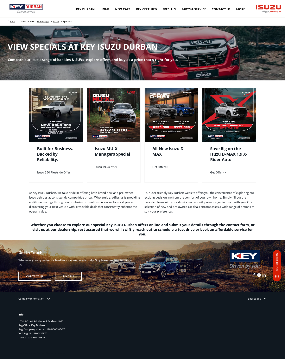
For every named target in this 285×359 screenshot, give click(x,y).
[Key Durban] (26, 8)
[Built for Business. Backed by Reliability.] (56, 115)
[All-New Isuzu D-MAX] (171, 115)
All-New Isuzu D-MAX (168, 151)
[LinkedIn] (264, 275)
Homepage (43, 21)
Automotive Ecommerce (51, 353)
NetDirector (25, 353)
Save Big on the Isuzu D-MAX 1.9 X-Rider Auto (228, 154)
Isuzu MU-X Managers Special (112, 151)
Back (12, 21)
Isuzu (56, 21)
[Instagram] (259, 275)
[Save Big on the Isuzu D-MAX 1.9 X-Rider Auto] (229, 115)
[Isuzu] (268, 8)
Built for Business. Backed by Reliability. (55, 154)
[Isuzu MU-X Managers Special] (114, 115)
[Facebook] (253, 275)
